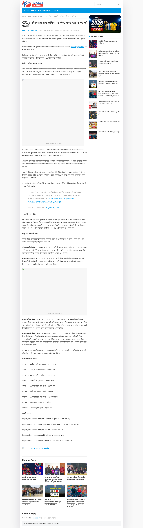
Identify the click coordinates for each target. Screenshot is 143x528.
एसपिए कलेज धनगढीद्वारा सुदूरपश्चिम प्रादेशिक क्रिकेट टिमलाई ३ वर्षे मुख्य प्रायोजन (53, 479)
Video (55, 11)
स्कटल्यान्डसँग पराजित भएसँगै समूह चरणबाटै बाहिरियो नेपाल (76, 478)
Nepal (33, 11)
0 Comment (75, 30)
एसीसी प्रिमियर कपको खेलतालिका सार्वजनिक (29, 478)
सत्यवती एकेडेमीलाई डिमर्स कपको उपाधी (109, 122)
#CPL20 (51, 198)
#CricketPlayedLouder (65, 198)
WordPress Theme (45, 523)
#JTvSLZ (31, 202)
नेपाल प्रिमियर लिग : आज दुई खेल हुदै (109, 132)
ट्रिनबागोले (80, 47)
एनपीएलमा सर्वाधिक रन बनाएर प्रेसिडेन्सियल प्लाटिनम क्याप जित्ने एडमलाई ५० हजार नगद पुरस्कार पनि (76, 502)
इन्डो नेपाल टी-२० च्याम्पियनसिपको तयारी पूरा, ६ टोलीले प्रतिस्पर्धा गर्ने (53, 501)
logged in (36, 518)
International (44, 11)
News (26, 11)
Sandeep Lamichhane (35, 16)
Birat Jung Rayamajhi (46, 30)
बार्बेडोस (73, 47)
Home (24, 16)
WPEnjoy (56, 523)
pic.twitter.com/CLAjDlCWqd (48, 202)
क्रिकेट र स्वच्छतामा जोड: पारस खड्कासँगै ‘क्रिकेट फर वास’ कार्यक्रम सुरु (32, 501)
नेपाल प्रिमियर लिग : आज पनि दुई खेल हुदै (109, 113)
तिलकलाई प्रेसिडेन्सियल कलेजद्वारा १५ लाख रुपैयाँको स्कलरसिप (109, 103)
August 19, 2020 (52, 207)
